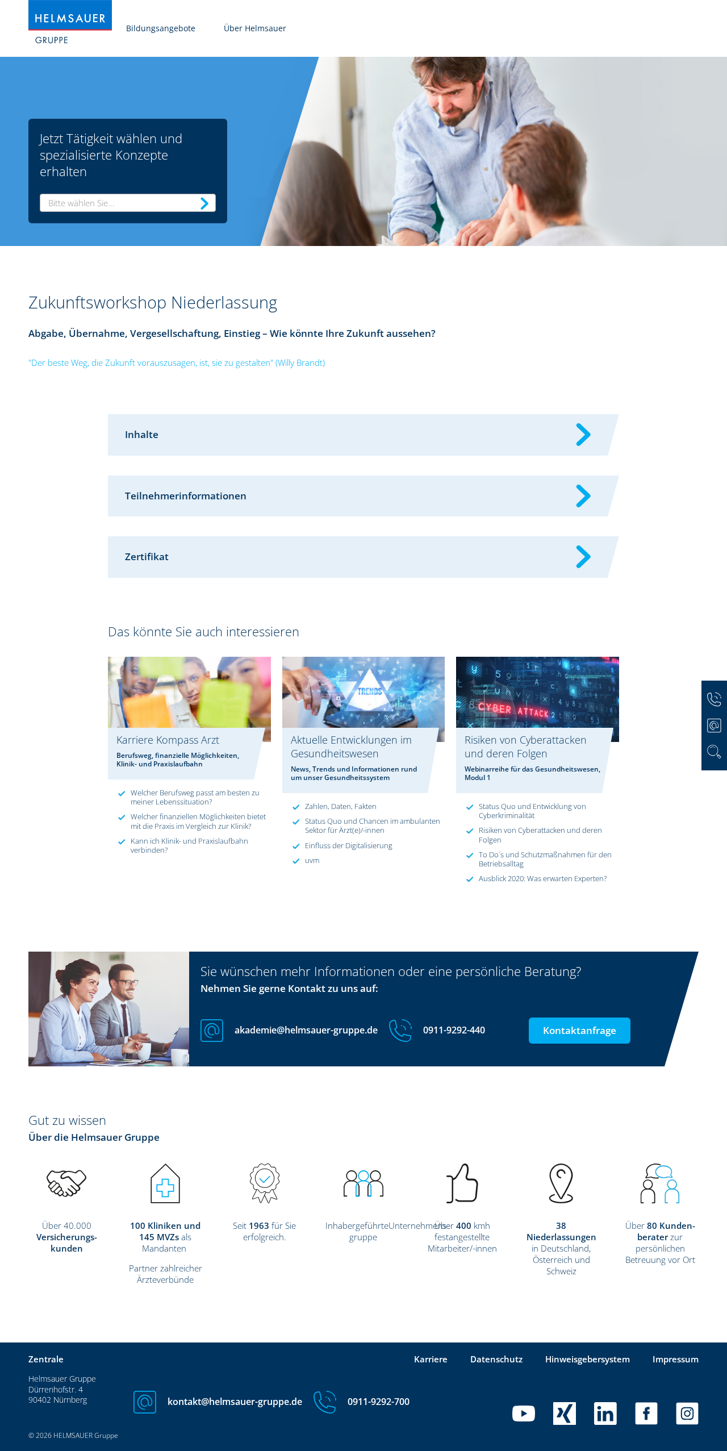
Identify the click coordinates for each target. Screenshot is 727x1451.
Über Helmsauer (255, 28)
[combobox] (128, 203)
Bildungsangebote (160, 28)
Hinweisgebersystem (587, 1359)
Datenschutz (496, 1359)
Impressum (676, 1359)
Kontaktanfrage (579, 1030)
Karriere (431, 1359)
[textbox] (127, 202)
